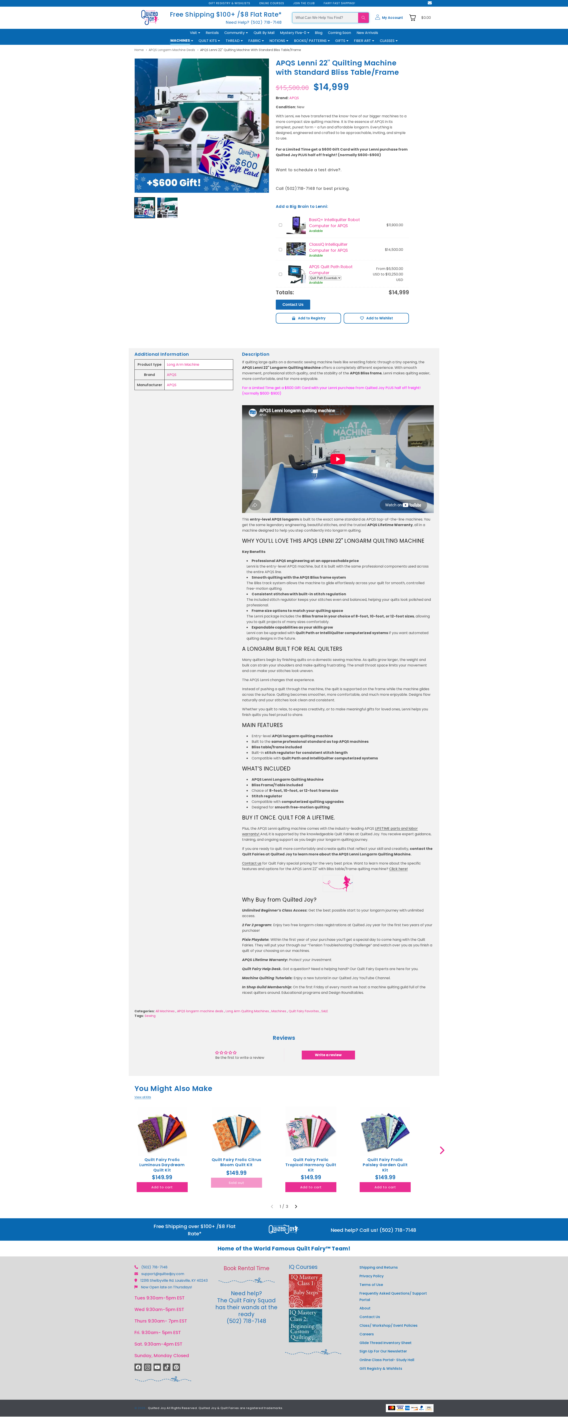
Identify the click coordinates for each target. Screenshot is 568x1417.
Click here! (398, 868)
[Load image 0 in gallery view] (144, 207)
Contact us (251, 863)
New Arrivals (367, 32)
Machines (278, 1011)
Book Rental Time (246, 1268)
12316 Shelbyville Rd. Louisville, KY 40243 (174, 1280)
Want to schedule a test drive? (308, 170)
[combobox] (325, 18)
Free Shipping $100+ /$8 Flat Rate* (226, 14)
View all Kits (142, 1097)
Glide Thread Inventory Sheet (385, 1342)
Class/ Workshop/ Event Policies (388, 1325)
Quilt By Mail (264, 32)
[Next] (296, 1206)
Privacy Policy (371, 1276)
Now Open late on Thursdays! (166, 1287)
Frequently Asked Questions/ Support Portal (393, 1296)
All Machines (165, 1011)
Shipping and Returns (378, 1267)
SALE (324, 1011)
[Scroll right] (442, 1150)
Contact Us (293, 304)
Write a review (328, 1054)
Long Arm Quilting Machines (247, 1011)
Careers (366, 1334)
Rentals (212, 32)
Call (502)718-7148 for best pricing (312, 188)
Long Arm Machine (183, 364)
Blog (318, 32)
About (365, 1308)
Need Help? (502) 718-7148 (254, 22)
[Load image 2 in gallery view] (167, 207)
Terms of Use (371, 1284)
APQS (294, 97)
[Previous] (272, 1206)
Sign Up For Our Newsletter (383, 1351)
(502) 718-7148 (154, 1267)
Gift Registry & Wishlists (380, 1368)
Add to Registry (308, 318)
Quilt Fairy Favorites (304, 1011)
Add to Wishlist (376, 318)
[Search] (363, 18)
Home (139, 50)
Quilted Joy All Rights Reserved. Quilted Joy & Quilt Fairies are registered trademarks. (215, 1408)
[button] (389, 18)
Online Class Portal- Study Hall (386, 1359)
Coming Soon (339, 32)
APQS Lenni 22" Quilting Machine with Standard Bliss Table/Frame (250, 50)
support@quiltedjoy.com (162, 1273)
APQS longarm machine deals (172, 50)
